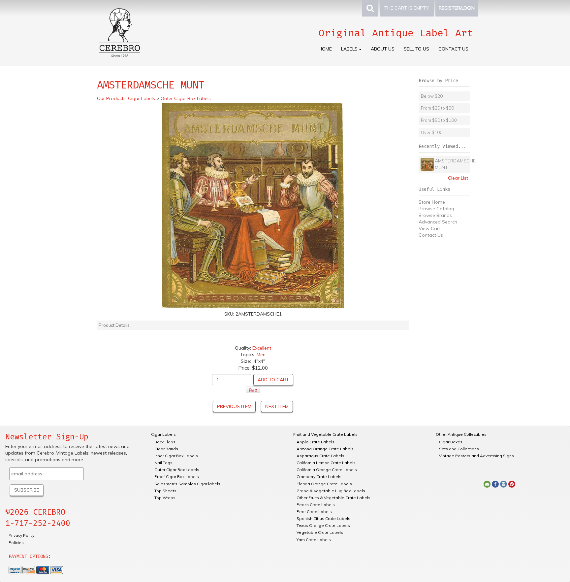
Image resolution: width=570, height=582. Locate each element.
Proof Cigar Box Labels (176, 476)
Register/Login (457, 8)
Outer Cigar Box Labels (176, 469)
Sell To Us (416, 49)
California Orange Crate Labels (327, 469)
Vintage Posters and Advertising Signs (476, 455)
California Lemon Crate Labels (326, 462)
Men (261, 355)
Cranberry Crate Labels (319, 476)
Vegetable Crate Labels (320, 532)
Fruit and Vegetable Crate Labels (325, 434)
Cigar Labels (163, 434)
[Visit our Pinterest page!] (511, 484)
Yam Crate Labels (314, 539)
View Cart (430, 228)
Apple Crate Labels (315, 441)
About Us (383, 49)
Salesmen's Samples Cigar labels (187, 483)
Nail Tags (163, 462)
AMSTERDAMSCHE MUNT (451, 164)
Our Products (111, 98)
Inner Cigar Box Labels (176, 455)
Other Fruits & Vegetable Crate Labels (333, 497)
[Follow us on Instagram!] (503, 484)
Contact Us (453, 49)
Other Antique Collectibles (461, 434)
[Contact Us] (487, 484)
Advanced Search (438, 222)
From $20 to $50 (437, 108)
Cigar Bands (166, 448)
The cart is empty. (406, 8)
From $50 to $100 (439, 120)
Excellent (261, 348)
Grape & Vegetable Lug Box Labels (331, 490)
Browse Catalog (436, 209)
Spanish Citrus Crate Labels (323, 518)
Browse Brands (435, 215)
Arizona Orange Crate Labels (325, 448)
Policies (16, 542)
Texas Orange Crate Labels (323, 525)
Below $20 (432, 96)
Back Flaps (164, 441)
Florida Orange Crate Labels (324, 483)
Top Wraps (164, 497)
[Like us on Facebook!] (495, 484)
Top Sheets (165, 490)
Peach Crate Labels (316, 504)
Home (325, 49)
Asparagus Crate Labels (320, 455)
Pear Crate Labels (314, 511)
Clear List (458, 178)
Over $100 (431, 132)
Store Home (432, 202)
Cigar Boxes (450, 441)
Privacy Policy (21, 535)
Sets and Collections (459, 448)
